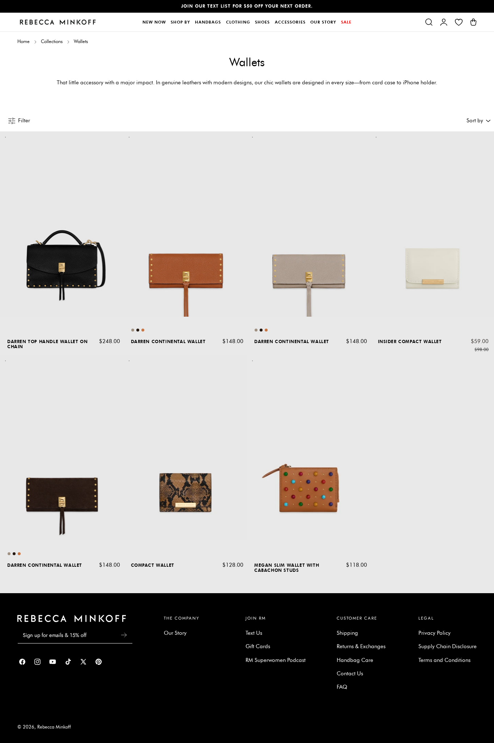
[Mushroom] (133, 330)
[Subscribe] (124, 635)
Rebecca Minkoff (54, 727)
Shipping (347, 633)
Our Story (175, 633)
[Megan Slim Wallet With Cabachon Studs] (309, 447)
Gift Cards (258, 646)
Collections (52, 41)
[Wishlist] (458, 22)
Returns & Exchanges (361, 646)
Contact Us (350, 673)
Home (23, 41)
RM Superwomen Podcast (276, 660)
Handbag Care (355, 660)
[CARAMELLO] (143, 330)
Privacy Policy (434, 633)
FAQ (342, 687)
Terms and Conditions (444, 660)
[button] (428, 22)
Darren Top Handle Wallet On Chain (47, 344)
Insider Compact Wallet (410, 341)
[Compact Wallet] (185, 447)
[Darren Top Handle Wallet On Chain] (62, 224)
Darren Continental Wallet (168, 341)
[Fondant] (138, 330)
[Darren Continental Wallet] (185, 224)
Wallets (81, 41)
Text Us (254, 633)
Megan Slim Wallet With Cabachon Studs (286, 567)
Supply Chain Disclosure (447, 646)
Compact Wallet (152, 565)
